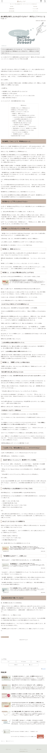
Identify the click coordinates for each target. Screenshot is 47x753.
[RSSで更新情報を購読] (34, 372)
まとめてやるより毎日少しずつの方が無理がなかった (25, 117)
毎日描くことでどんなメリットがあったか (20, 111)
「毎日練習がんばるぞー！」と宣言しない (21, 133)
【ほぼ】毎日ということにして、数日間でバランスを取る (24, 128)
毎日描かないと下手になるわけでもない (19, 109)
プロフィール (8, 749)
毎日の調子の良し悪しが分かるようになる (22, 122)
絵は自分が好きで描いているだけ (18, 135)
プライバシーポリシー (23, 749)
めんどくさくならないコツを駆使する (20, 132)
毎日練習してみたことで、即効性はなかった (20, 107)
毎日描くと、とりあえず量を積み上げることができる (23, 115)
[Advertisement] (23, 649)
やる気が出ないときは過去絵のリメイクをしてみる (23, 130)
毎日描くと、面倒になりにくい (18, 113)
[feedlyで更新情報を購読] (23, 372)
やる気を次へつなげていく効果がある (21, 124)
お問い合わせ (38, 749)
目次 (22, 105)
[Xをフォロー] (13, 372)
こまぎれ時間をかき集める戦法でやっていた (23, 119)
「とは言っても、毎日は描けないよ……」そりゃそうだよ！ (23, 126)
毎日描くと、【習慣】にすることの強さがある (22, 120)
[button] (31, 665)
